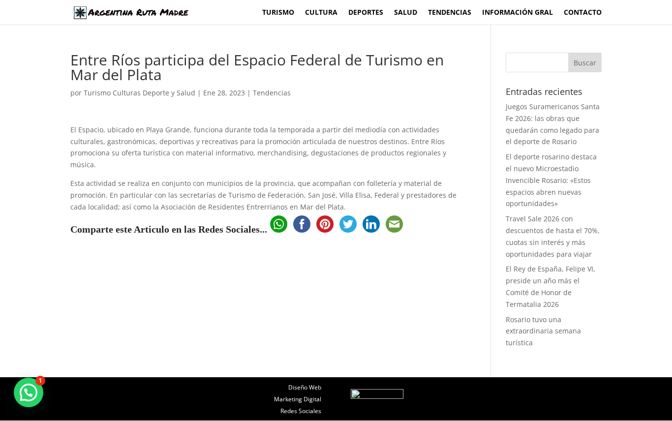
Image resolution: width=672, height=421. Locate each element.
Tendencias (449, 13)
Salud (405, 13)
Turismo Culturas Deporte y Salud (139, 92)
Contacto (583, 13)
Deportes (365, 13)
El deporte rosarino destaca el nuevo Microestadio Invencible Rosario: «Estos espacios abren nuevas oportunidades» (551, 180)
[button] (28, 392)
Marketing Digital (297, 399)
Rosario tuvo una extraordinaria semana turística (543, 331)
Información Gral (517, 13)
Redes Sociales (300, 411)
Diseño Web (304, 387)
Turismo (278, 13)
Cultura (321, 13)
